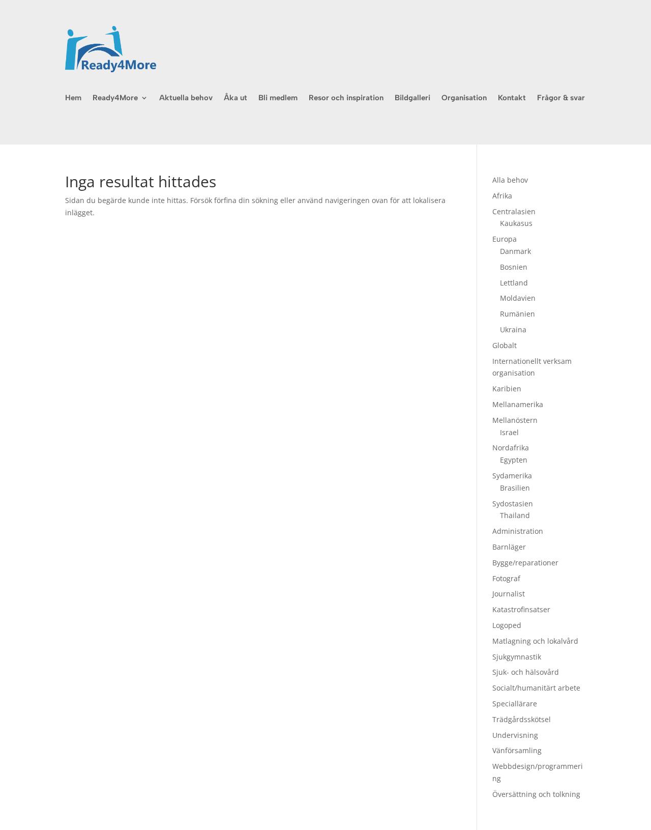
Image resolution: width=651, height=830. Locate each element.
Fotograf (506, 578)
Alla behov (510, 180)
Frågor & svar (561, 98)
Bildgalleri (412, 98)
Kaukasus (516, 223)
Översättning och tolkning (536, 794)
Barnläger (509, 547)
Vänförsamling (517, 750)
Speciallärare (514, 703)
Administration (517, 531)
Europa (504, 239)
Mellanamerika (517, 404)
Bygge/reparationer (525, 562)
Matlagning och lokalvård (535, 641)
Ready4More (115, 98)
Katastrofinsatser (521, 609)
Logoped (506, 625)
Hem (73, 98)
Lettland (514, 283)
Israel (509, 432)
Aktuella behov (186, 98)
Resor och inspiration (346, 98)
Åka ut (235, 98)
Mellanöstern (515, 420)
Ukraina (513, 329)
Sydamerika (512, 475)
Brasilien (515, 488)
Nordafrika (510, 447)
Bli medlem (278, 98)
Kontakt (512, 98)
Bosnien (513, 267)
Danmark (515, 251)
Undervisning (515, 735)
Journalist (508, 593)
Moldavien (518, 298)
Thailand (515, 515)
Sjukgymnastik (516, 657)
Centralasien (514, 211)
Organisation (464, 98)
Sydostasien (512, 503)
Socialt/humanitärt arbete (536, 688)
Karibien (506, 388)
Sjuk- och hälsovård (525, 672)
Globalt (504, 345)
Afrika (502, 196)
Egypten (513, 460)
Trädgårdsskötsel (521, 719)
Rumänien (517, 314)
